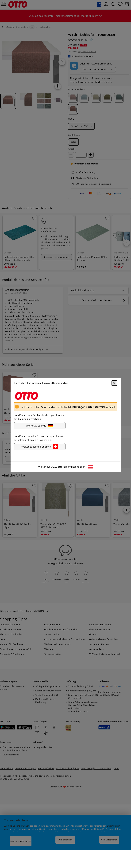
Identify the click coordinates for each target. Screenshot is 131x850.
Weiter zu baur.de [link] (36, 425)
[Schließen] (114, 383)
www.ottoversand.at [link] (63, 466)
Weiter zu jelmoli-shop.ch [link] (36, 446)
